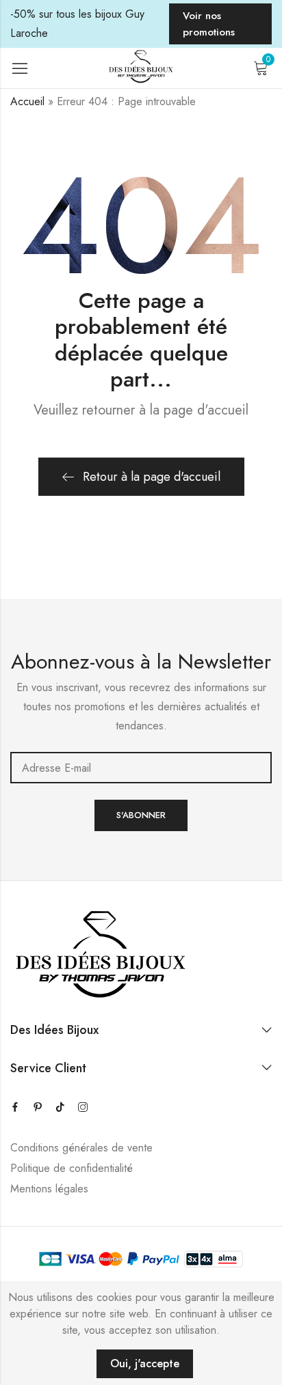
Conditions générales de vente (81, 1148)
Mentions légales (49, 1189)
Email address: (141, 767)
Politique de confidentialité (71, 1168)
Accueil (27, 101)
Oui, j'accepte (144, 1363)
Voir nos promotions (209, 24)
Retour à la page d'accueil (151, 477)
